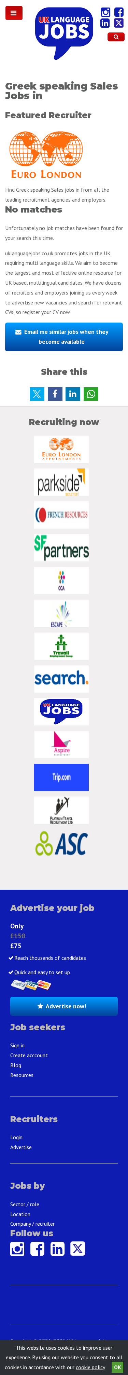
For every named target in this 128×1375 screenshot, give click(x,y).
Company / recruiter (32, 1223)
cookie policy (90, 1367)
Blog (15, 1065)
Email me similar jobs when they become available (66, 336)
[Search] (116, 36)
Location (20, 1214)
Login (16, 1137)
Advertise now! (66, 1006)
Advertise (21, 1147)
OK (117, 1367)
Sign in (17, 1045)
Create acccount (29, 1055)
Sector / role (24, 1204)
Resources (21, 1075)
